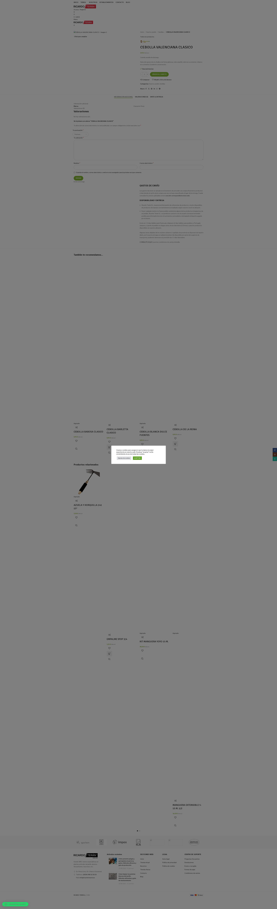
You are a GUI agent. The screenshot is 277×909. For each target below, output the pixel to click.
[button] (15, 904)
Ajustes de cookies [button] (124, 458)
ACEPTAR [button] (137, 458)
